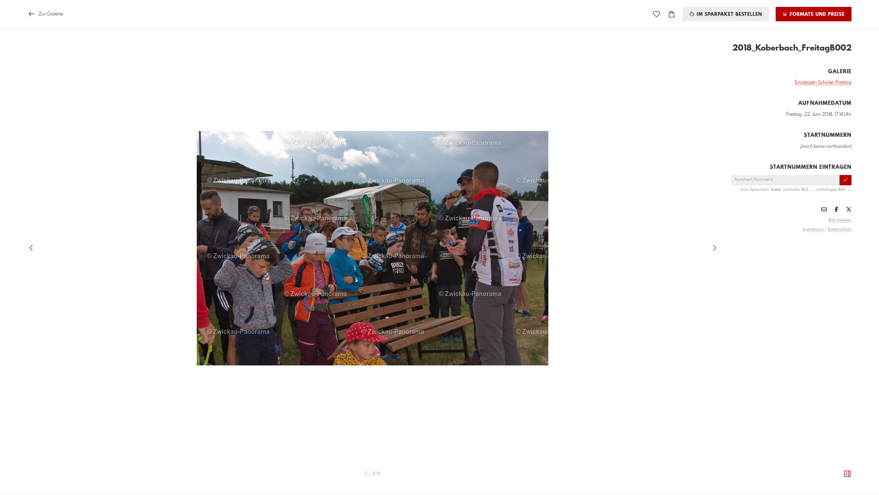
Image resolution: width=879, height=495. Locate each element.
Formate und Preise (816, 14)
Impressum (813, 230)
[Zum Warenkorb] (671, 14)
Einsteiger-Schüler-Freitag (823, 82)
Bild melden (840, 220)
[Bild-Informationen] (847, 474)
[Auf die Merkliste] (656, 14)
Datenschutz (840, 230)
